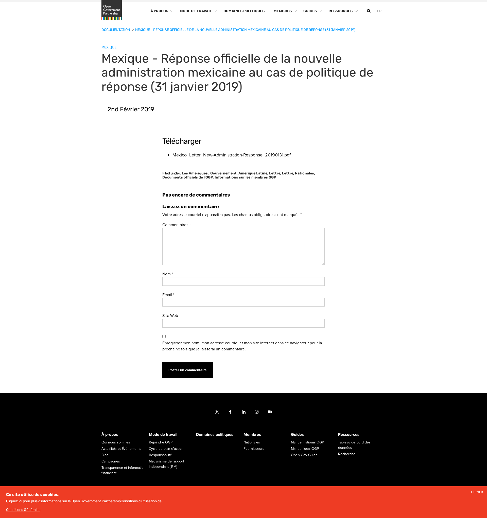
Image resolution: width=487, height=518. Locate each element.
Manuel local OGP (305, 448)
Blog (105, 455)
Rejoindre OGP (160, 442)
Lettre (275, 173)
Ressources (348, 434)
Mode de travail (163, 434)
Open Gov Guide (304, 455)
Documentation (116, 30)
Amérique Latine (253, 173)
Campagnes (110, 461)
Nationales (305, 173)
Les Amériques (196, 173)
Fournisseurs (254, 448)
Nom (167, 274)
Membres (252, 434)
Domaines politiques (214, 434)
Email (168, 294)
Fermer (477, 492)
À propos (109, 434)
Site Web (170, 315)
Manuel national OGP (307, 442)
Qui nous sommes (115, 442)
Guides (297, 434)
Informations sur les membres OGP (245, 177)
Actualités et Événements (121, 448)
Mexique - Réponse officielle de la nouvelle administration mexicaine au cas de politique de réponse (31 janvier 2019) (245, 30)
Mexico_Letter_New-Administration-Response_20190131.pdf (231, 155)
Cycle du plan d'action (166, 448)
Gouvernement (224, 173)
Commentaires (176, 224)
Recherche (346, 454)
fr (379, 11)
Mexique (108, 47)
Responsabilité (160, 455)
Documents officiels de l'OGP (188, 177)
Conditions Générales (23, 510)
